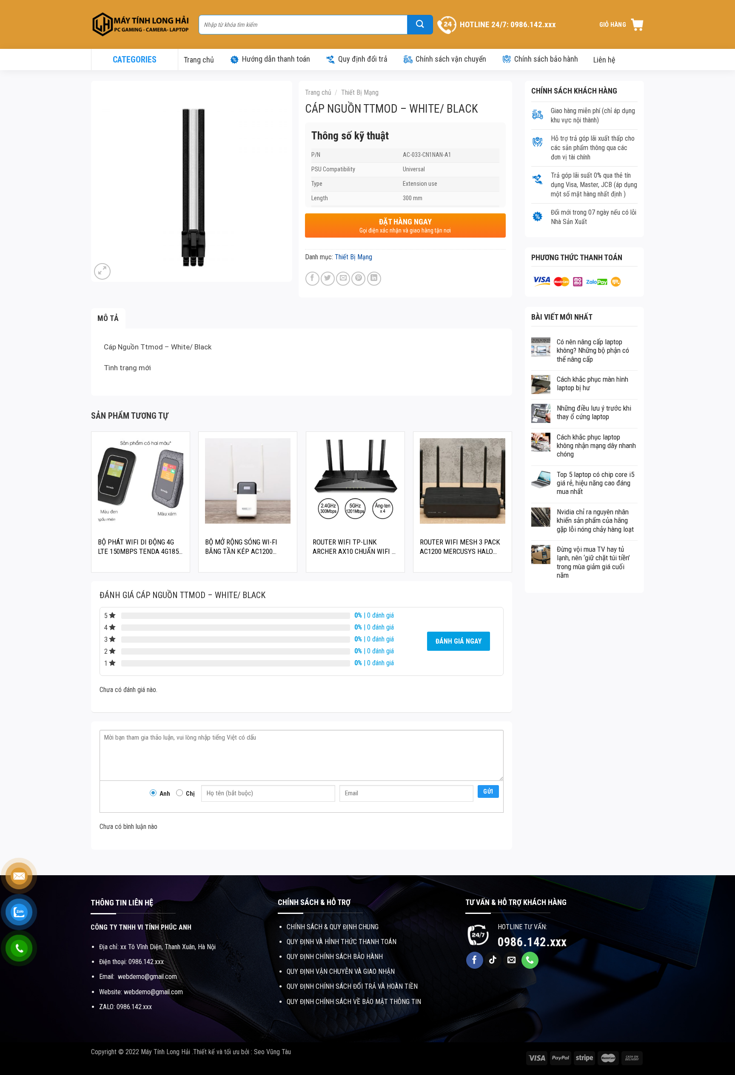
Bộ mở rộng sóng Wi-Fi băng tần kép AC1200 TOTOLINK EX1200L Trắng (244, 547)
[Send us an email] (511, 960)
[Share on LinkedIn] (374, 279)
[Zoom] (102, 271)
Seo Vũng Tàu (272, 1052)
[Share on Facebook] (312, 279)
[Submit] (420, 24)
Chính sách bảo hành (546, 58)
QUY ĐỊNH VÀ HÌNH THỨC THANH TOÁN (341, 942)
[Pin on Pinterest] (358, 279)
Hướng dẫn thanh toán (276, 58)
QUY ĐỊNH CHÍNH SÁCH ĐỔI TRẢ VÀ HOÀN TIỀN (352, 986)
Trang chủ (199, 59)
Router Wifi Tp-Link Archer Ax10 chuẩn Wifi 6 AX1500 (354, 547)
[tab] (108, 318)
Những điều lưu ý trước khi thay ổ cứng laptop (594, 412)
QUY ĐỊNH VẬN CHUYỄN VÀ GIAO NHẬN (341, 971)
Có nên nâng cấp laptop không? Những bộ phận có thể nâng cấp (593, 350)
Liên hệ (604, 59)
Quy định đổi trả (362, 58)
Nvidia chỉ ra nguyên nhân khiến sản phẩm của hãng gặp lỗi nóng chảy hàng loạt (595, 520)
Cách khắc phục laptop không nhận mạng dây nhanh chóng (596, 446)
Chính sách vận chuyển (451, 58)
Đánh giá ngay (458, 641)
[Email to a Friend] (343, 279)
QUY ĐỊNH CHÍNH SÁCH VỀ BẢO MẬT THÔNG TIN (354, 1002)
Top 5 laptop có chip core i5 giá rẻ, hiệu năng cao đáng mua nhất (595, 483)
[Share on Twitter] (328, 279)
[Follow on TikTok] (492, 960)
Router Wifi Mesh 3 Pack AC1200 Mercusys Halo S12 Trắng (460, 547)
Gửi (488, 791)
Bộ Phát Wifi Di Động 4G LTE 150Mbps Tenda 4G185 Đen (138, 547)
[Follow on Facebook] (474, 960)
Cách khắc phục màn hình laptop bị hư (592, 383)
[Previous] (91, 505)
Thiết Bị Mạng (360, 92)
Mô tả (108, 318)
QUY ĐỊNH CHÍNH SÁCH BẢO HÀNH (335, 957)
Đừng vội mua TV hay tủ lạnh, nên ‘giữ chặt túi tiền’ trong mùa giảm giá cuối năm (593, 562)
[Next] (511, 505)
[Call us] (529, 960)
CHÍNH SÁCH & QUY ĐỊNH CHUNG (333, 927)
